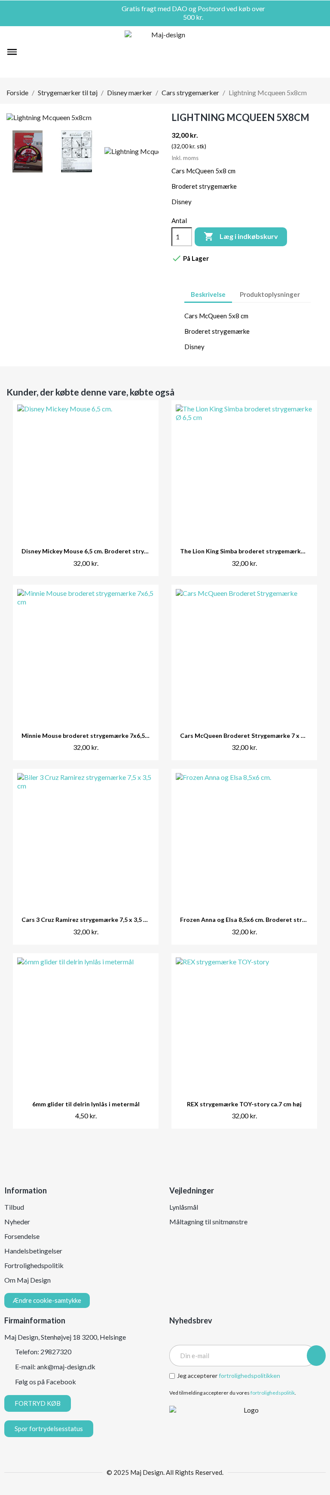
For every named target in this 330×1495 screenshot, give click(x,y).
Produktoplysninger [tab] (270, 294)
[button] (28, 52)
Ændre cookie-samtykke (47, 1300)
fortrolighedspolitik (273, 1392)
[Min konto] (303, 52)
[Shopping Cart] (317, 52)
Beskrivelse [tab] (208, 294)
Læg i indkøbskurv (241, 236)
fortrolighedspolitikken (249, 1375)
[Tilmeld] (316, 1355)
